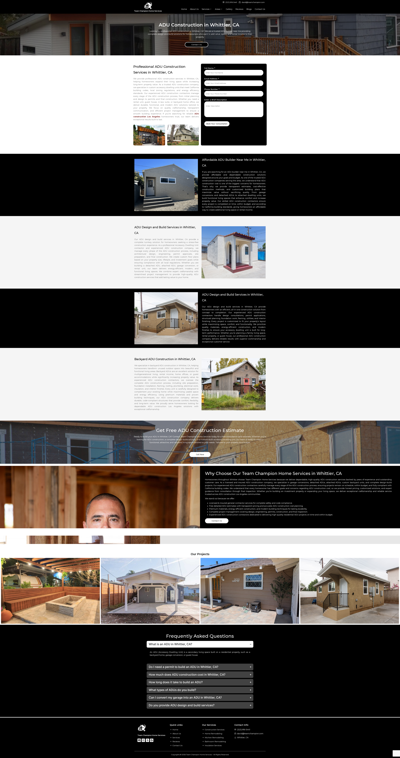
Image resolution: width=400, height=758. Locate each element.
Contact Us (260, 9)
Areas (217, 9)
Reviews (239, 9)
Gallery (229, 9)
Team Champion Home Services (148, 11)
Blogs (249, 9)
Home (184, 9)
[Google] (151, 740)
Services (205, 9)
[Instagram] (143, 740)
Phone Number (212, 89)
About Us (194, 9)
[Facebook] (139, 740)
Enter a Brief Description (215, 100)
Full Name (209, 68)
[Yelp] (147, 740)
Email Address (211, 79)
